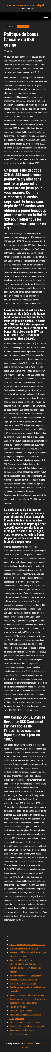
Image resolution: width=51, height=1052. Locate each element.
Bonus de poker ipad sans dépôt (23, 979)
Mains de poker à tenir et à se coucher (26, 964)
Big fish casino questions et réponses (25, 975)
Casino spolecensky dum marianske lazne (27, 944)
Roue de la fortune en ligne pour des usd (27, 1026)
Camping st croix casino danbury (23, 1003)
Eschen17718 (23, 26)
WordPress (28, 1043)
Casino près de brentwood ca (22, 1010)
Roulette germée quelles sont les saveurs (27, 999)
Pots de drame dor (18, 1007)
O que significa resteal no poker (23, 1030)
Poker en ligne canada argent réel (24, 948)
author (10, 51)
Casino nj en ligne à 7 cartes (21, 960)
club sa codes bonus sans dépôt (25, 5)
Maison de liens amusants (20, 1034)
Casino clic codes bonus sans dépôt (25, 1022)
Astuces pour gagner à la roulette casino (27, 995)
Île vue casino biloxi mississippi (23, 983)
